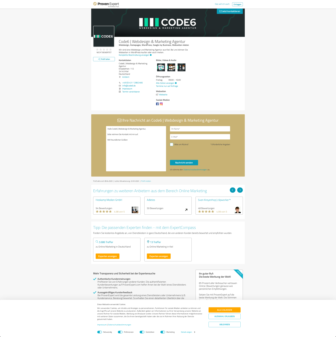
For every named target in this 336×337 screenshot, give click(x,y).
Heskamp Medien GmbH (109, 200)
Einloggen (237, 4)
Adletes (151, 200)
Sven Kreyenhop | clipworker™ (214, 200)
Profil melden (146, 181)
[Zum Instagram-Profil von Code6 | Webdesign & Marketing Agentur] (162, 105)
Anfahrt (125, 77)
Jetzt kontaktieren (231, 11)
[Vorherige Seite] (232, 190)
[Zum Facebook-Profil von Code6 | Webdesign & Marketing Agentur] (158, 105)
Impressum (102, 324)
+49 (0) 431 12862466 (132, 82)
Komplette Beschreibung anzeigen (134, 54)
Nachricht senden (184, 162)
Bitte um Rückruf (181, 144)
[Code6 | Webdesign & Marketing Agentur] (103, 36)
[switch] (120, 332)
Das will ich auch (222, 3)
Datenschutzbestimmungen (119, 324)
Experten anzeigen (107, 256)
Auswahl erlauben (224, 316)
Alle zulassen (224, 309)
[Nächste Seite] (240, 190)
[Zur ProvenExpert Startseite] (106, 5)
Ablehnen (224, 324)
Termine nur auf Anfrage (167, 86)
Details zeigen (186, 332)
